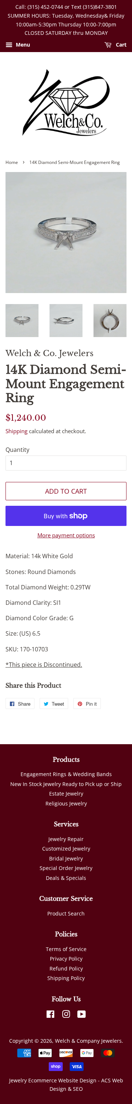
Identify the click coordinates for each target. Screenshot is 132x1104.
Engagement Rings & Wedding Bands (66, 774)
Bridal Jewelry (66, 858)
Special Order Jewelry (66, 867)
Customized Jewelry (66, 848)
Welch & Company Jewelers (88, 1040)
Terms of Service (66, 949)
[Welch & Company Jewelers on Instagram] (66, 1015)
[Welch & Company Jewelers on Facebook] (50, 1015)
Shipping (16, 431)
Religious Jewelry (66, 803)
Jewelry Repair (66, 839)
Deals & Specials (66, 877)
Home (12, 162)
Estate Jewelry (66, 793)
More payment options (66, 535)
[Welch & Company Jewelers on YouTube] (81, 1015)
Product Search (66, 913)
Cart (120, 44)
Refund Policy (66, 968)
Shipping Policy (66, 978)
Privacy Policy (66, 958)
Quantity (17, 450)
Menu (22, 44)
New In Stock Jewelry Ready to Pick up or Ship (66, 784)
